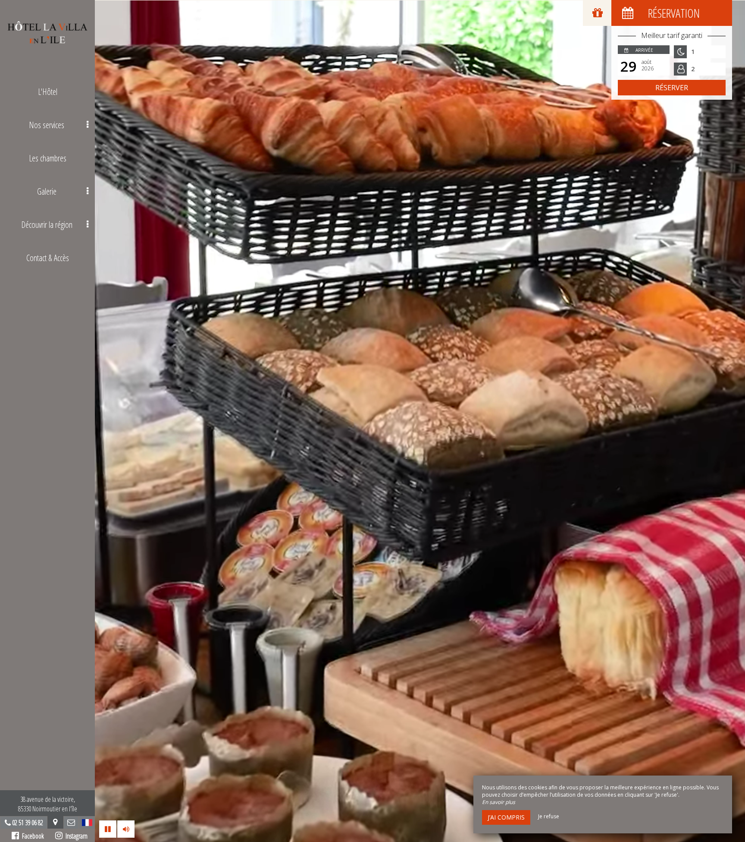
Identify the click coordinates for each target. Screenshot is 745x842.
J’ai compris (506, 817)
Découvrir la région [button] (46, 224)
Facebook (31, 836)
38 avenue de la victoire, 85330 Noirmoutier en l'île (47, 804)
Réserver (671, 87)
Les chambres (47, 158)
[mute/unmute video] (126, 829)
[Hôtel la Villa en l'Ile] (47, 32)
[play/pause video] (107, 829)
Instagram (75, 836)
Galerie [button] (46, 191)
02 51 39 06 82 (27, 822)
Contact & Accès (47, 258)
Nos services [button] (46, 125)
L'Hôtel (47, 92)
